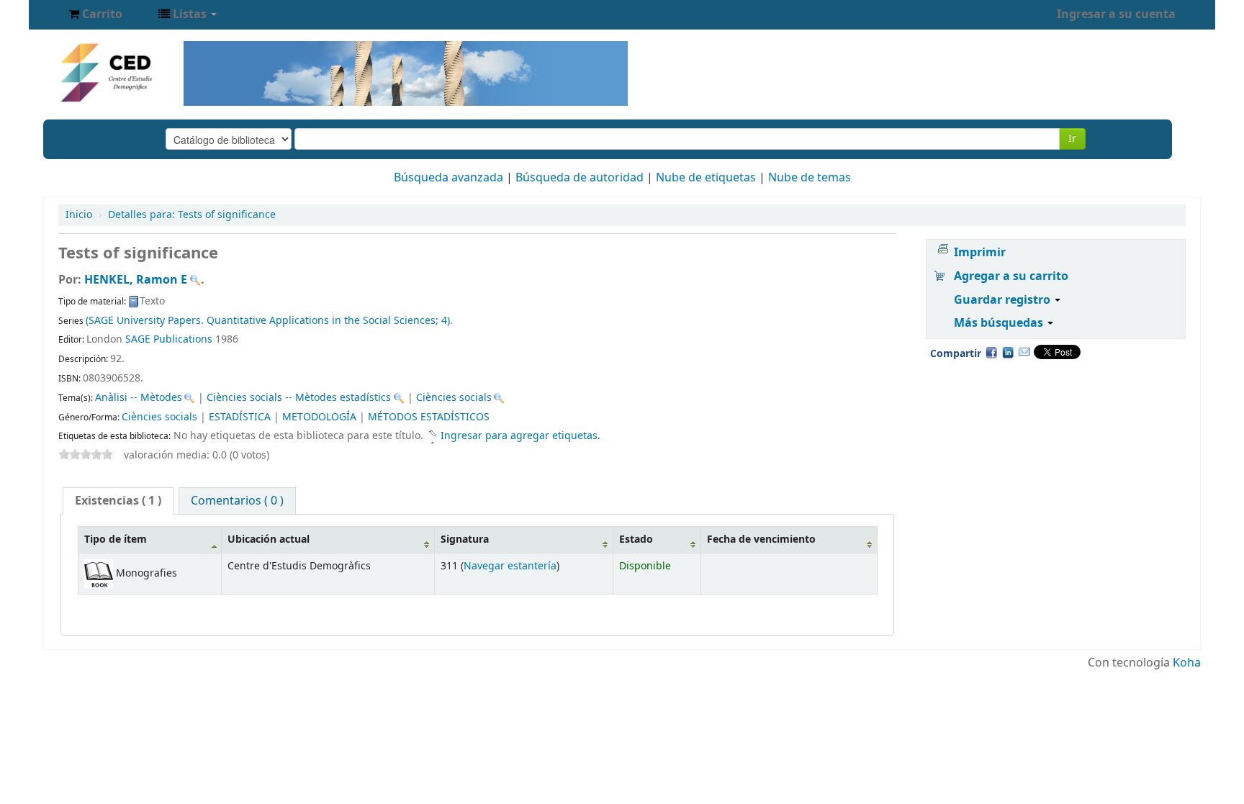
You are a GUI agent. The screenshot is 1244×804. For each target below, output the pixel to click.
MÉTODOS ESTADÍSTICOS (429, 417)
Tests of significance (192, 214)
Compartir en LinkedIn (1008, 352)
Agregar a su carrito (1011, 276)
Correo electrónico (1024, 352)
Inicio (79, 214)
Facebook (991, 352)
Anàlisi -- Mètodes (138, 397)
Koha (1187, 663)
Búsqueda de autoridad (579, 177)
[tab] (118, 501)
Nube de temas (809, 177)
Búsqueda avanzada (448, 177)
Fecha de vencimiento (761, 539)
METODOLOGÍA (319, 417)
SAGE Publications (168, 339)
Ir (1072, 138)
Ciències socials (454, 397)
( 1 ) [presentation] (118, 501)
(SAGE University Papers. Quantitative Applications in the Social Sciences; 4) (268, 320)
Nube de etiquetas (706, 177)
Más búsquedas (1000, 323)
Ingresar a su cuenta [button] (1116, 14)
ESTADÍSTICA (240, 417)
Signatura (465, 539)
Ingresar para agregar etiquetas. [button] (520, 435)
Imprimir (980, 252)
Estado (636, 539)
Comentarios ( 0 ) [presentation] (237, 501)
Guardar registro (1003, 300)
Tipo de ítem (115, 539)
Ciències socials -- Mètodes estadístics (299, 397)
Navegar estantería (510, 566)
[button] (95, 14)
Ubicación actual (268, 539)
